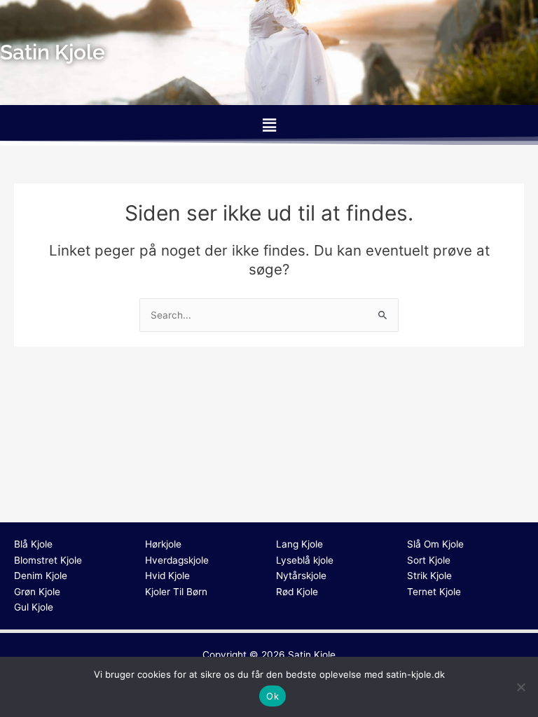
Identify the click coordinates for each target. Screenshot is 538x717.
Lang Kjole (299, 544)
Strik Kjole (429, 575)
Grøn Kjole (37, 591)
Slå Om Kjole (435, 544)
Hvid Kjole (167, 575)
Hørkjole (163, 544)
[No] (520, 687)
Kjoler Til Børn (176, 591)
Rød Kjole (297, 591)
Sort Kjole (428, 560)
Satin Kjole (312, 654)
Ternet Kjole (434, 591)
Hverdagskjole (177, 560)
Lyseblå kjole (304, 560)
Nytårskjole (301, 575)
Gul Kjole (33, 607)
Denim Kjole (40, 575)
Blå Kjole (33, 544)
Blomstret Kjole (48, 560)
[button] (269, 125)
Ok (272, 696)
